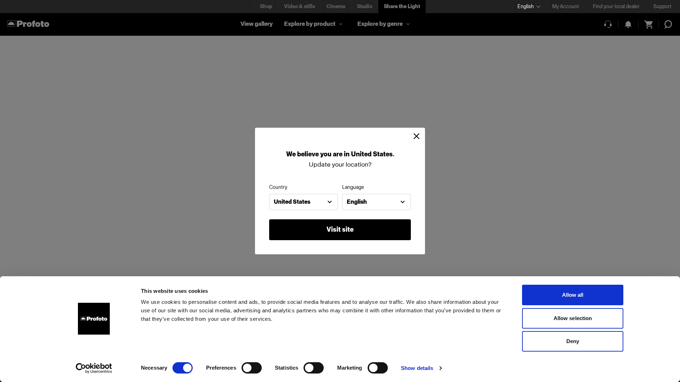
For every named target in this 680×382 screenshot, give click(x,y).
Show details (417, 368)
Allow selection (573, 318)
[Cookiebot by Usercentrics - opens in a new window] (94, 368)
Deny (572, 341)
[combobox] (303, 202)
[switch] (252, 368)
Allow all (573, 295)
